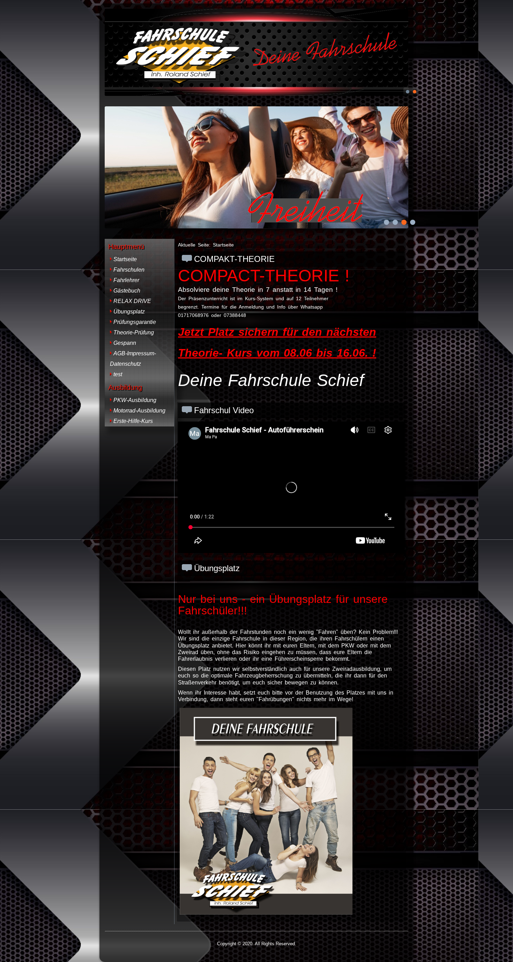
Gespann (124, 343)
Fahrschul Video (224, 410)
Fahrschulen (128, 270)
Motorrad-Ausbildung (139, 411)
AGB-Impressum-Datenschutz (133, 358)
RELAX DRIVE (132, 301)
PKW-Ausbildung (134, 400)
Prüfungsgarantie (134, 322)
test (117, 374)
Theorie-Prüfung (133, 332)
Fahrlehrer (126, 280)
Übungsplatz (129, 312)
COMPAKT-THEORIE (234, 259)
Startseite (125, 259)
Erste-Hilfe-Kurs (133, 421)
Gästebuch (126, 291)
